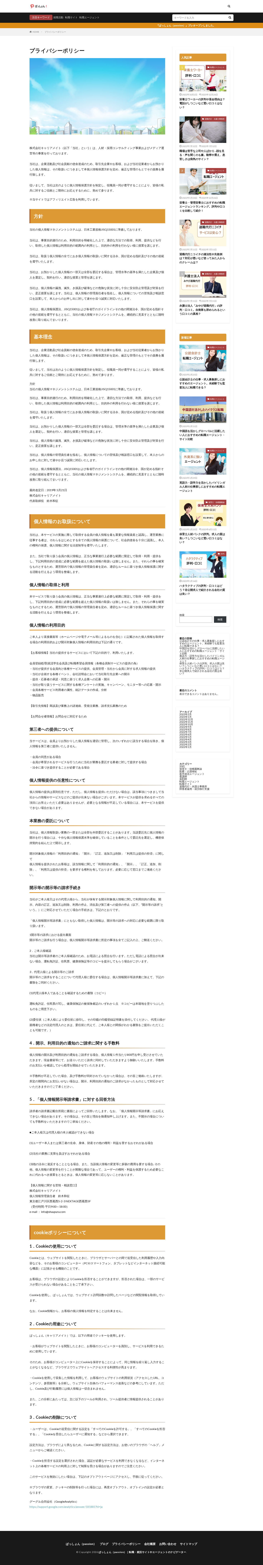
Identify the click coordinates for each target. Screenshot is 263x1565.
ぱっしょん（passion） (81, 1543)
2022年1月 (185, 746)
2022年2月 (185, 744)
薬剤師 (183, 778)
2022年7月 (185, 731)
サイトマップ (188, 1543)
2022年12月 (186, 719)
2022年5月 (185, 736)
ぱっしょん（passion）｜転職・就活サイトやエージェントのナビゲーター (142, 1552)
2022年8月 (185, 729)
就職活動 (58, 17)
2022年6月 (185, 734)
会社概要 (150, 1543)
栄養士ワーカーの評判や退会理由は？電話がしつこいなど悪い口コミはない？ (202, 103)
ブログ (104, 1543)
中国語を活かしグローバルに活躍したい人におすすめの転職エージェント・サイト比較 (202, 435)
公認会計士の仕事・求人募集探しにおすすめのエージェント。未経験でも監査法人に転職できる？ (202, 383)
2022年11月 (186, 721)
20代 (223, 554)
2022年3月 (185, 741)
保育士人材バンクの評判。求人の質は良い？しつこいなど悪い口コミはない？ (202, 538)
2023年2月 (185, 714)
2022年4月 (185, 739)
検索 (181, 614)
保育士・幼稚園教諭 (216, 502)
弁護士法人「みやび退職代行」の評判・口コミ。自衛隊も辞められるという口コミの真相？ (202, 309)
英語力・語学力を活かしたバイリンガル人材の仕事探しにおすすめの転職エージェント (202, 486)
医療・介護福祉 (188, 771)
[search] (229, 17)
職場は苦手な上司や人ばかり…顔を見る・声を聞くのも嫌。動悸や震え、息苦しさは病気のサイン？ (202, 154)
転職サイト (71, 17)
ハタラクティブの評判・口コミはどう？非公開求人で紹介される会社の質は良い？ (202, 589)
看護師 (183, 776)
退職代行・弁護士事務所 (215, 119)
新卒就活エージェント (191, 773)
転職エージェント (89, 17)
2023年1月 (185, 716)
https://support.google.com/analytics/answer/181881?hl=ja (66, 1506)
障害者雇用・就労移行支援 (194, 788)
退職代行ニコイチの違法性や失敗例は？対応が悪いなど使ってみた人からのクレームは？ (202, 258)
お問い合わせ (167, 1543)
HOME (36, 31)
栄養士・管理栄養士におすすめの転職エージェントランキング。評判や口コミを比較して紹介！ (202, 206)
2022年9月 (185, 726)
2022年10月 (186, 724)
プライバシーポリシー (55, 31)
